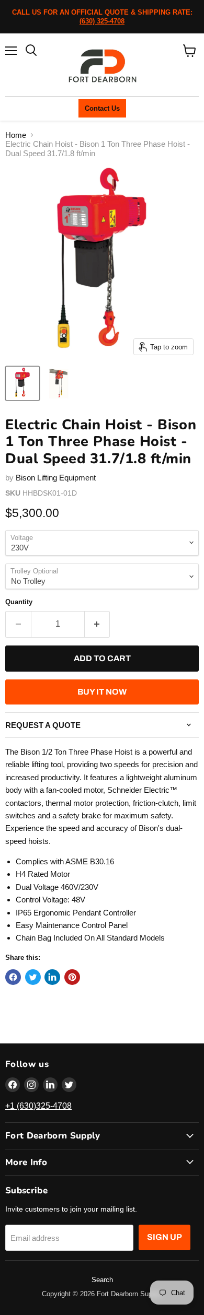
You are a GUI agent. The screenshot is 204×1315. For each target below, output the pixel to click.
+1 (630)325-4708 (38, 1105)
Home (15, 135)
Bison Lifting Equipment (56, 477)
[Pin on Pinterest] (72, 977)
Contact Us (102, 108)
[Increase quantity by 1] (97, 624)
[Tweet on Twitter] (33, 977)
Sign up (164, 1236)
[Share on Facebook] (13, 977)
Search (102, 1280)
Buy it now (102, 691)
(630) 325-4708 (102, 21)
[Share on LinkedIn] (52, 977)
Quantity (18, 602)
